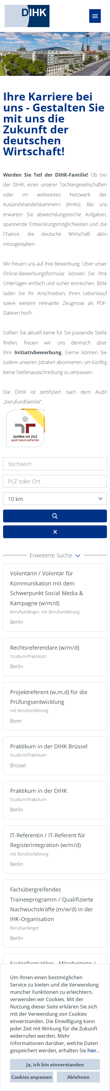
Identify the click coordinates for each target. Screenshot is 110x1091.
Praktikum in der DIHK (38, 790)
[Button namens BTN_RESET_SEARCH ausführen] (55, 531)
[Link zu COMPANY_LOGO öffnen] (27, 16)
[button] (55, 555)
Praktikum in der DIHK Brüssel (49, 746)
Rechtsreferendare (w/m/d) (44, 647)
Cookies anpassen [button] (31, 1077)
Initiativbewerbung (37, 352)
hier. (92, 1050)
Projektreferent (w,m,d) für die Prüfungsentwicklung (48, 696)
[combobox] (55, 498)
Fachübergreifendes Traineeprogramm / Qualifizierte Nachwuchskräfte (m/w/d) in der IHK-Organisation (51, 904)
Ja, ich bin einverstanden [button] (55, 1064)
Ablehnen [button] (78, 1077)
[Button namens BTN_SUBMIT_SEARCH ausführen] (55, 516)
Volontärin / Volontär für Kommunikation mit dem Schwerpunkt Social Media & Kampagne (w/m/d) (46, 588)
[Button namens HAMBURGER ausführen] (95, 16)
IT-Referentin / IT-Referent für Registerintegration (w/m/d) (47, 840)
